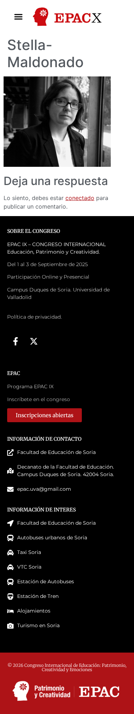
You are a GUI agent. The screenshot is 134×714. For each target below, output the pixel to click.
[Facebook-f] (15, 341)
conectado (79, 197)
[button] (18, 17)
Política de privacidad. (34, 317)
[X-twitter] (33, 341)
